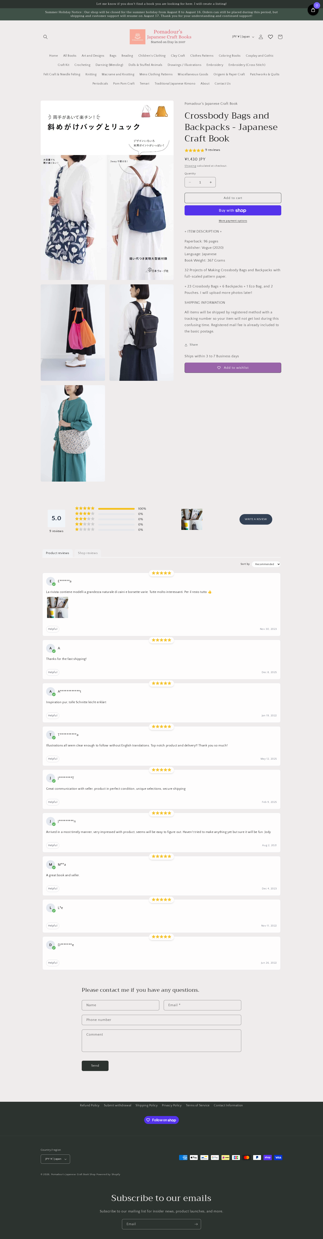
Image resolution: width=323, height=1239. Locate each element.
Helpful (52, 629)
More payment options (233, 221)
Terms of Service (198, 1105)
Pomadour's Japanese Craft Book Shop (73, 1174)
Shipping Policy (147, 1105)
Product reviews (57, 553)
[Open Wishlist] (270, 37)
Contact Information (228, 1105)
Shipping (190, 165)
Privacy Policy (171, 1105)
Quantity (190, 173)
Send (95, 1065)
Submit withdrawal (117, 1105)
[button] (45, 37)
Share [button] (194, 345)
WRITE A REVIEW (256, 519)
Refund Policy (90, 1105)
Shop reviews (88, 553)
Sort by (245, 564)
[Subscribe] (196, 1224)
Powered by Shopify (108, 1174)
